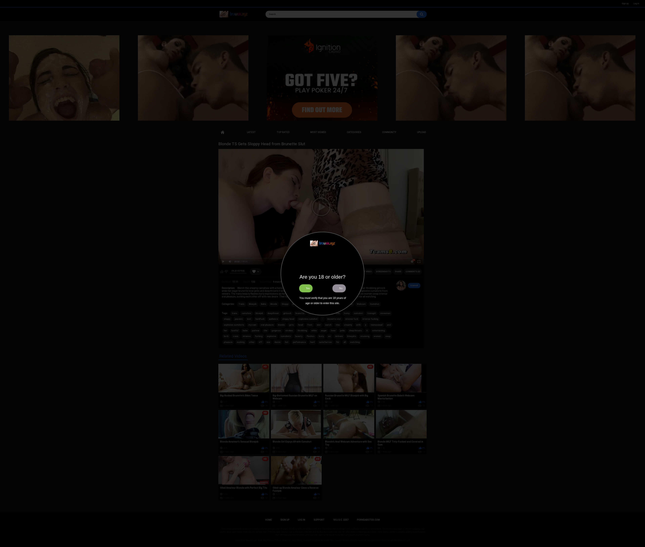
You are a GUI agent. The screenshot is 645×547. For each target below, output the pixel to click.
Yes (308, 288)
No (340, 288)
